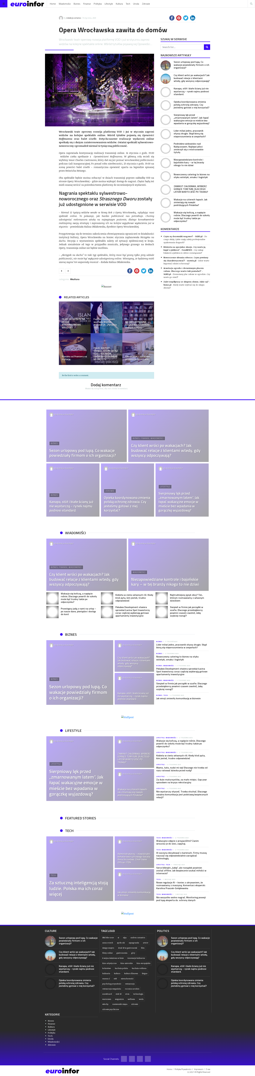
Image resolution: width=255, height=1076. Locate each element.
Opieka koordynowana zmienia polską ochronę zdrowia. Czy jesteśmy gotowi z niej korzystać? (191, 104)
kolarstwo (106, 968)
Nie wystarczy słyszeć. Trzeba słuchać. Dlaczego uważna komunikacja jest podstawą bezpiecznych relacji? (182, 794)
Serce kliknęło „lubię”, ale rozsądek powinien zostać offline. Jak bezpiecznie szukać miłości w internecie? (181, 870)
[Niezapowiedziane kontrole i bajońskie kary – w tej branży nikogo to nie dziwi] (166, 163)
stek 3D (118, 994)
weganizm (119, 999)
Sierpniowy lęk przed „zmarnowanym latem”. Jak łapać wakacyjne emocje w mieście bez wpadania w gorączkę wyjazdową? (191, 119)
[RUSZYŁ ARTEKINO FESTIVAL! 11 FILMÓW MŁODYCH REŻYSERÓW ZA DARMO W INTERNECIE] (138, 349)
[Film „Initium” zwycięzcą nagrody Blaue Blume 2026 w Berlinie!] (138, 317)
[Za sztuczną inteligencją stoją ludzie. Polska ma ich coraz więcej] (79, 868)
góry (133, 953)
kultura (117, 973)
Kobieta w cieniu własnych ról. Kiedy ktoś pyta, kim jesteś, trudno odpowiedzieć (134, 597)
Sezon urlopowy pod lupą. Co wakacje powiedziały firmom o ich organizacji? (191, 64)
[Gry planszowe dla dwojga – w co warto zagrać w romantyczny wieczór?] (106, 317)
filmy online (107, 953)
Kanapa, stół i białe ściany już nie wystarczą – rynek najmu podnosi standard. (191, 91)
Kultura (119, 3)
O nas (208, 1069)
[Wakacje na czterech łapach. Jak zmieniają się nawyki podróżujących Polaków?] (166, 203)
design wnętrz (108, 948)
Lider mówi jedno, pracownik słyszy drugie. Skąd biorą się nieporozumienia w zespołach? (190, 133)
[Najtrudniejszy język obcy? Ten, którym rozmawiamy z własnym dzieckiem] (162, 598)
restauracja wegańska (111, 989)
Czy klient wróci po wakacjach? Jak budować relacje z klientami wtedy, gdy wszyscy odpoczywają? (192, 78)
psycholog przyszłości (111, 984)
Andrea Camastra (137, 937)
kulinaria (106, 973)
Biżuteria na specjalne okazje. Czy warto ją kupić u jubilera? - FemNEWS (184, 248)
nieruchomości (127, 978)
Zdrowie (146, 3)
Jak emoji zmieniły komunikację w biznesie (178, 698)
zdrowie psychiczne (110, 1009)
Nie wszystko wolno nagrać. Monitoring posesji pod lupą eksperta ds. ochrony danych (181, 899)
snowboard (107, 994)
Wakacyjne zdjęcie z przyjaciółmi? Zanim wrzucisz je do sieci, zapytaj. (177, 842)
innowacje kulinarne (136, 958)
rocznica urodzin (132, 989)
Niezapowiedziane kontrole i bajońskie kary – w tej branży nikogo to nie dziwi (189, 162)
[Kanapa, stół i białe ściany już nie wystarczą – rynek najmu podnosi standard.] (166, 92)
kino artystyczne (109, 963)
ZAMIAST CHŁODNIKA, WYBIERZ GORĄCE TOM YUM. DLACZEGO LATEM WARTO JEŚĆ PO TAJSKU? (191, 189)
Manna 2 (106, 978)
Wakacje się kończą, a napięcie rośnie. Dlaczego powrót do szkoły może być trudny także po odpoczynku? (192, 217)
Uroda (136, 3)
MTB (115, 978)
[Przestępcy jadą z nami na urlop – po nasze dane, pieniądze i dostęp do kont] (52, 612)
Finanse (87, 3)
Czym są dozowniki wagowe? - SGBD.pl (183, 236)
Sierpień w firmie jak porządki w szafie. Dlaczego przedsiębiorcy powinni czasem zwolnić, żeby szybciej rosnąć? (186, 611)
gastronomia (121, 953)
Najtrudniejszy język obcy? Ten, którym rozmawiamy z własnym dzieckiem (187, 597)
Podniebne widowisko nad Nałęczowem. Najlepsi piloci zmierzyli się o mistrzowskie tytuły (188, 148)
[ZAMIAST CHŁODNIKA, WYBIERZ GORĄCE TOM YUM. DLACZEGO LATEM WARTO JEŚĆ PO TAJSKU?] (166, 190)
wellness (131, 999)
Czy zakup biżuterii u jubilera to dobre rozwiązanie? (183, 251)
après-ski (121, 943)
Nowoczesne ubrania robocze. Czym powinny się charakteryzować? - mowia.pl (186, 259)
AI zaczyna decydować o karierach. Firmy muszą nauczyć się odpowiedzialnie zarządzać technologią (181, 855)
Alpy (125, 937)
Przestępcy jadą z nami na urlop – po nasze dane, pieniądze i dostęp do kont (78, 611)
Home (53, 3)
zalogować (98, 388)
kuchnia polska (121, 968)
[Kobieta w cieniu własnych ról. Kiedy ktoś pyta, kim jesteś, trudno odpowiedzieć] (107, 598)
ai (118, 937)
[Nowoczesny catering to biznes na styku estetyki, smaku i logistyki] (166, 176)
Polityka (98, 3)
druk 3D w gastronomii (127, 948)
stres (127, 994)
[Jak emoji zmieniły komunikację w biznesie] (134, 885)
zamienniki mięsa (119, 1004)
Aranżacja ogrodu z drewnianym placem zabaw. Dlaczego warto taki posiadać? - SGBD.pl (184, 271)
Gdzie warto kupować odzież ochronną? (186, 262)
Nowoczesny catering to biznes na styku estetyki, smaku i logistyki (192, 176)
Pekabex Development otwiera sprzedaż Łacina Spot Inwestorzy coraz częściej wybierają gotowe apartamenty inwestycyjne (132, 611)
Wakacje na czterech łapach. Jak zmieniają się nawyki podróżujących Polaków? (190, 202)
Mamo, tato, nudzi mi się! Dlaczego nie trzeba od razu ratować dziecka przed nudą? (181, 769)
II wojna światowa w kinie (113, 958)
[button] (62, 333)
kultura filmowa (131, 973)
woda (141, 999)
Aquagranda (134, 943)
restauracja (130, 984)
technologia (138, 994)
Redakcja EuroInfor (65, 414)
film (142, 948)
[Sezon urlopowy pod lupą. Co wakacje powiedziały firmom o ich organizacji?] (166, 65)
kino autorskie (126, 963)
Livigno (144, 973)
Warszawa (106, 999)
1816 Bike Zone (108, 937)
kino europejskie (143, 963)
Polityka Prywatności (183, 1069)
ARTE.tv (145, 943)
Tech (128, 3)
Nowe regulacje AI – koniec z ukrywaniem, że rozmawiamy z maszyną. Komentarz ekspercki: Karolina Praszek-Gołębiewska (180, 885)
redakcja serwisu (73, 18)
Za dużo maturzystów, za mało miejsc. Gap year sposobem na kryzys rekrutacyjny (181, 781)
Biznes (77, 3)
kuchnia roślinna (139, 968)
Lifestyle (109, 3)
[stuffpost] (127, 717)
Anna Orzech (107, 943)
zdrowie (134, 1004)
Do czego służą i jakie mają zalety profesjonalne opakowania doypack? (185, 239)
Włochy (105, 1004)
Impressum (198, 1069)
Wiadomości (65, 3)
